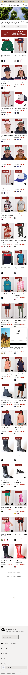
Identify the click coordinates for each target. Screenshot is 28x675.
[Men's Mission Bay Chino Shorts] (20, 391)
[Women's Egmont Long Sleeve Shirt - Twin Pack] (7, 204)
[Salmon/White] (15, 433)
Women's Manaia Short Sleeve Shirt (20, 294)
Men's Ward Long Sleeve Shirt (7, 348)
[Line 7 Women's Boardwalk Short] (7, 311)
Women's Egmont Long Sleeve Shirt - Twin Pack (7, 214)
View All (19, 576)
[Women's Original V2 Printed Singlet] (7, 524)
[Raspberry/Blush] (7, 540)
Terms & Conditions (11, 673)
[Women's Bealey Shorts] (7, 498)
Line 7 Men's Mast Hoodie (7, 293)
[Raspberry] (17, 513)
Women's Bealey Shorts (6, 507)
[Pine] (1, 511)
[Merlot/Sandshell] (9, 246)
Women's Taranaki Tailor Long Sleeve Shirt (7, 241)
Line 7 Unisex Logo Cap (20, 81)
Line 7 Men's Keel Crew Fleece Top (6, 267)
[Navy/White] (1, 406)
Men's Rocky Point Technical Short (18, 348)
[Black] (20, 406)
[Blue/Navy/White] (18, 139)
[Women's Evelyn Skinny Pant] (20, 311)
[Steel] (15, 353)
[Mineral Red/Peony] (2, 246)
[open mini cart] (26, 5)
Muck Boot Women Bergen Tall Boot (5, 481)
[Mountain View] (1, 61)
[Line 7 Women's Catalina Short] (20, 45)
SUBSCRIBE (22, 637)
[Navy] (4, 61)
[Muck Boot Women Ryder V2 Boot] (7, 444)
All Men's (4, 22)
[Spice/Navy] (15, 139)
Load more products (14, 572)
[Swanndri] (14, 5)
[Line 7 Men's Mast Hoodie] (7, 284)
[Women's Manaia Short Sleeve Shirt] (20, 284)
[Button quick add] (12, 52)
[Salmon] (1, 378)
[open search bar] (4, 5)
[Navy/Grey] (1, 273)
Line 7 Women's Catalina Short (20, 55)
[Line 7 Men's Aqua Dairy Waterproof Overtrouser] (20, 231)
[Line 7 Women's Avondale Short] (20, 524)
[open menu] (2, 5)
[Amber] (2, 353)
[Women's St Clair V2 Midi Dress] (20, 498)
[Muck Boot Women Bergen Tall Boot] (7, 471)
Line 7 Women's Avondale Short (20, 534)
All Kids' (19, 22)
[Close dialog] (26, 329)
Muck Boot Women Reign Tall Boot (7, 561)
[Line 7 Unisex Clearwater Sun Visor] (7, 72)
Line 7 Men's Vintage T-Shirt (20, 267)
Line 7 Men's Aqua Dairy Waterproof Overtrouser (20, 241)
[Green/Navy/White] (20, 139)
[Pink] (20, 61)
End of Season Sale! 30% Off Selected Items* (13, 1)
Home (11, 12)
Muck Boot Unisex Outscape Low (18, 481)
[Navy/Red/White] (17, 112)
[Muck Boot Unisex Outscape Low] (20, 471)
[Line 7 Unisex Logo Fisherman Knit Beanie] (7, 45)
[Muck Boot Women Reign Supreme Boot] (20, 444)
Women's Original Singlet (7, 373)
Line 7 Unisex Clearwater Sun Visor (7, 82)
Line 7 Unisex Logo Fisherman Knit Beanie (6, 55)
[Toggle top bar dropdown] (25, 1)
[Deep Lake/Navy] (15, 273)
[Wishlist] (23, 5)
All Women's (12, 22)
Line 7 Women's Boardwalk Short (5, 321)
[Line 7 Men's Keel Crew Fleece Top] (7, 257)
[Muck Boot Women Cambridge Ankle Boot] (7, 391)
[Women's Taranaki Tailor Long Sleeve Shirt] (7, 231)
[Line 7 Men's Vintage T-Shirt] (20, 257)
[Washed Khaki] (15, 326)
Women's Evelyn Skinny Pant (20, 321)
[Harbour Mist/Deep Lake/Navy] (15, 113)
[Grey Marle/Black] (15, 218)
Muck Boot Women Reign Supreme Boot (20, 454)
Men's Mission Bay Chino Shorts (20, 401)
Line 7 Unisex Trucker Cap (20, 108)
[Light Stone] (18, 406)
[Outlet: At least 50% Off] (14, 33)
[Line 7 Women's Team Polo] (20, 364)
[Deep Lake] (1, 298)
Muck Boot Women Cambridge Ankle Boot (6, 401)
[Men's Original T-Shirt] (20, 204)
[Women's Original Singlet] (7, 364)
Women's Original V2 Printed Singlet (6, 534)
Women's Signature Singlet (19, 428)
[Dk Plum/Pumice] (4, 246)
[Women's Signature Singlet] (20, 418)
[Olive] (15, 246)
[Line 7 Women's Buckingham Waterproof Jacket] (7, 418)
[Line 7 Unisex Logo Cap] (20, 72)
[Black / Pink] (1, 566)
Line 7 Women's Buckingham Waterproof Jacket (7, 428)
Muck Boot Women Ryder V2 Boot (7, 454)
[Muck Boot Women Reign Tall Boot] (7, 551)
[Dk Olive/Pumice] (7, 246)
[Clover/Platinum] (2, 540)
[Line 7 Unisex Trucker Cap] (20, 99)
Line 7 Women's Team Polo (19, 374)
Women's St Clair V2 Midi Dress (20, 508)
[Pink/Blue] (1, 219)
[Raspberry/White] (15, 299)
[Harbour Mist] (15, 61)
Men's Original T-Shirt (19, 213)
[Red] (15, 566)
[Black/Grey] (15, 460)
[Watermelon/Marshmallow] (4, 540)
